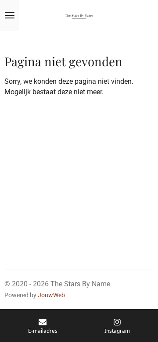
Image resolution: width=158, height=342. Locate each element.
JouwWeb (51, 295)
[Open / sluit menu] (9, 15)
